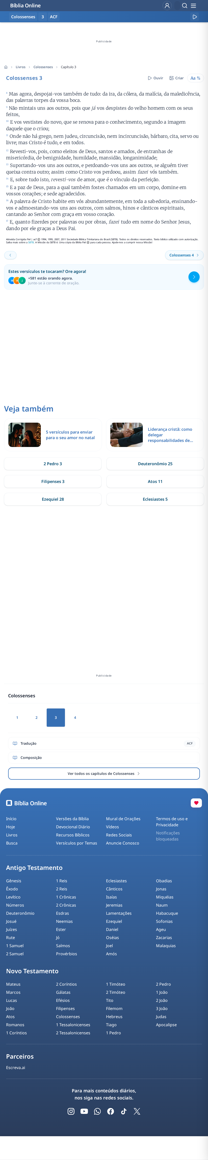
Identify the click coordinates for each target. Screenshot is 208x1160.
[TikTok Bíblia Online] (124, 1111)
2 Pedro (163, 984)
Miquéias (165, 897)
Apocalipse (166, 1024)
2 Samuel (15, 954)
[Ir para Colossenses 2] (10, 255)
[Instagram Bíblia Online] (71, 1111)
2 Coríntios (66, 984)
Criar (179, 78)
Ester (61, 929)
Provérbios (66, 954)
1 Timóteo (115, 984)
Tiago (111, 1024)
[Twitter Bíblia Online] (137, 1111)
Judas (161, 1016)
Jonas (161, 889)
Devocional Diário (73, 827)
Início (11, 818)
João (10, 1008)
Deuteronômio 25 (155, 463)
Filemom (114, 1008)
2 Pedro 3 (53, 463)
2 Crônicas (66, 905)
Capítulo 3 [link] (68, 67)
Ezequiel (114, 921)
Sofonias (164, 921)
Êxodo (12, 889)
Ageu (161, 929)
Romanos (15, 1024)
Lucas (11, 1000)
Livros (20, 67)
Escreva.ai (15, 1067)
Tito (109, 1000)
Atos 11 (155, 481)
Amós (111, 954)
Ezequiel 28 (53, 499)
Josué (11, 921)
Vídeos (112, 827)
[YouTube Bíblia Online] (84, 1111)
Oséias (112, 937)
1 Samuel (15, 945)
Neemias (64, 921)
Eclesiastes (116, 881)
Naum (162, 905)
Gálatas (63, 992)
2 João (162, 1000)
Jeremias (114, 905)
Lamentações (119, 913)
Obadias (164, 881)
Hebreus (114, 1016)
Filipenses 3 (52, 481)
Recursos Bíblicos (73, 835)
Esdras (62, 913)
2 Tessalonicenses (73, 1033)
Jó (58, 937)
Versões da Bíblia (72, 818)
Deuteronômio (20, 913)
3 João (162, 1008)
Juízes (11, 929)
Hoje (10, 827)
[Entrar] (167, 5)
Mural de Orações (123, 818)
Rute (10, 937)
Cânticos (114, 889)
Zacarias (164, 937)
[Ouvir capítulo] (194, 16)
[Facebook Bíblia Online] (111, 1111)
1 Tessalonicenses (73, 1024)
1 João (162, 992)
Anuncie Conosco (122, 843)
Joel (109, 945)
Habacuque (167, 913)
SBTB (31, 242)
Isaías (111, 897)
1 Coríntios (16, 1033)
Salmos (63, 945)
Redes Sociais (119, 835)
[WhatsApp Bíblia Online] (97, 1111)
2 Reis (61, 889)
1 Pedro (113, 1033)
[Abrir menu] (193, 5)
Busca (12, 843)
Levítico (13, 897)
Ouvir (158, 78)
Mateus (13, 984)
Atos (10, 1016)
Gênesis (13, 881)
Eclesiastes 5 (155, 499)
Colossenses (43, 67)
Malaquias (166, 945)
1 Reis (61, 881)
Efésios (63, 1000)
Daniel (112, 929)
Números (15, 905)
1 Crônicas (66, 897)
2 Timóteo (115, 992)
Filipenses (65, 1008)
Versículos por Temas (76, 843)
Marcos (13, 992)
